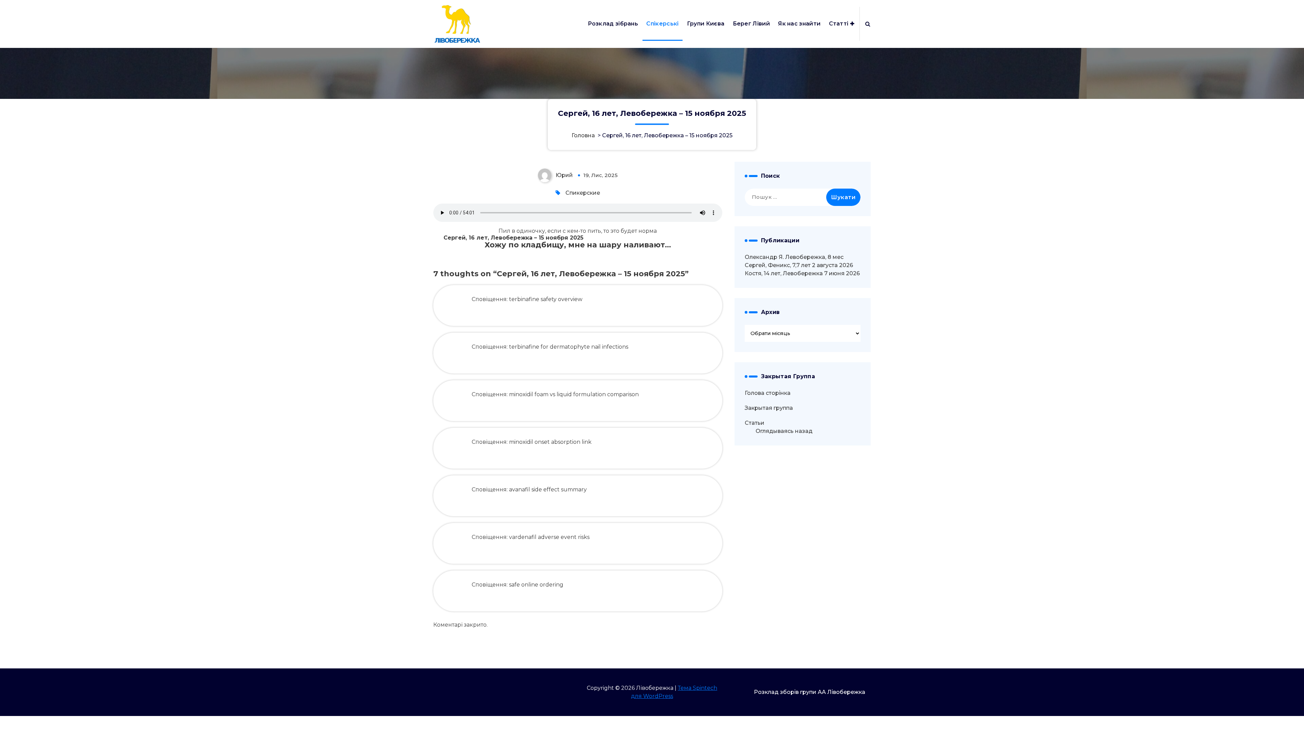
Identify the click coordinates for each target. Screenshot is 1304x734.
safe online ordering (536, 584)
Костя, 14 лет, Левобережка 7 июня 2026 (802, 273)
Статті (839, 23)
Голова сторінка (768, 393)
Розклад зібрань (613, 23)
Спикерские (582, 193)
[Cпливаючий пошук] (868, 24)
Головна (583, 136)
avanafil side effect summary (548, 489)
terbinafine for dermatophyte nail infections (568, 347)
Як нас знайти (799, 23)
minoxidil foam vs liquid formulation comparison (574, 394)
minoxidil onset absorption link (550, 442)
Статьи (754, 423)
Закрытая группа (769, 408)
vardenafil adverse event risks (549, 537)
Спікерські (662, 23)
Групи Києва (705, 23)
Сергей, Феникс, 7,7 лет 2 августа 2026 (799, 265)
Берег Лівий (751, 23)
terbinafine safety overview (545, 299)
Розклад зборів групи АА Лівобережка (809, 692)
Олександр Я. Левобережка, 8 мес (794, 257)
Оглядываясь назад (784, 431)
